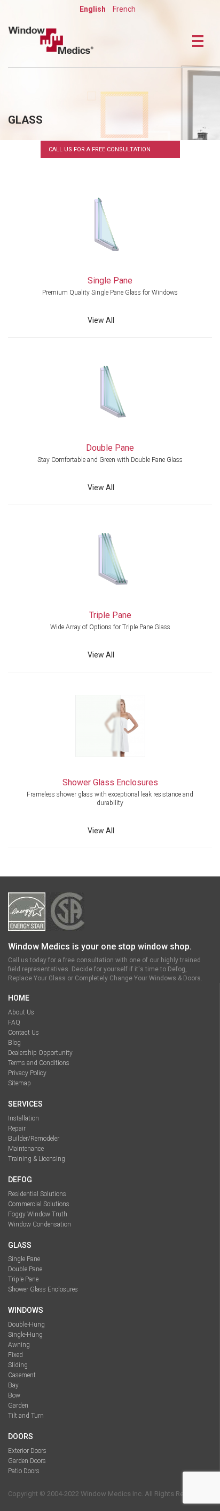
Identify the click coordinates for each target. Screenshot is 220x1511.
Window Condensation (39, 1224)
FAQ (14, 1022)
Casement (22, 1375)
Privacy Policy (27, 1073)
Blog (14, 1042)
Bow (14, 1395)
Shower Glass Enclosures (43, 1289)
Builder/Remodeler (33, 1138)
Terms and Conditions (38, 1063)
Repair (17, 1128)
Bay (13, 1385)
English (93, 9)
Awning (19, 1344)
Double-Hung (26, 1324)
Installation (23, 1118)
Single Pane (24, 1259)
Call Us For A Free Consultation (100, 149)
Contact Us (23, 1032)
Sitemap (19, 1083)
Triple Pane (23, 1279)
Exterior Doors (27, 1451)
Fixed (15, 1355)
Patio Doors (24, 1471)
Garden (18, 1405)
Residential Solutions (37, 1194)
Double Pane (25, 1269)
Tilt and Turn (26, 1415)
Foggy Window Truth (37, 1214)
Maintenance (26, 1148)
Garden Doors (27, 1461)
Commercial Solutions (38, 1204)
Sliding (18, 1365)
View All (101, 320)
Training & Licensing (36, 1159)
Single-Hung (25, 1334)
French (124, 9)
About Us (21, 1012)
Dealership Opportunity (40, 1053)
